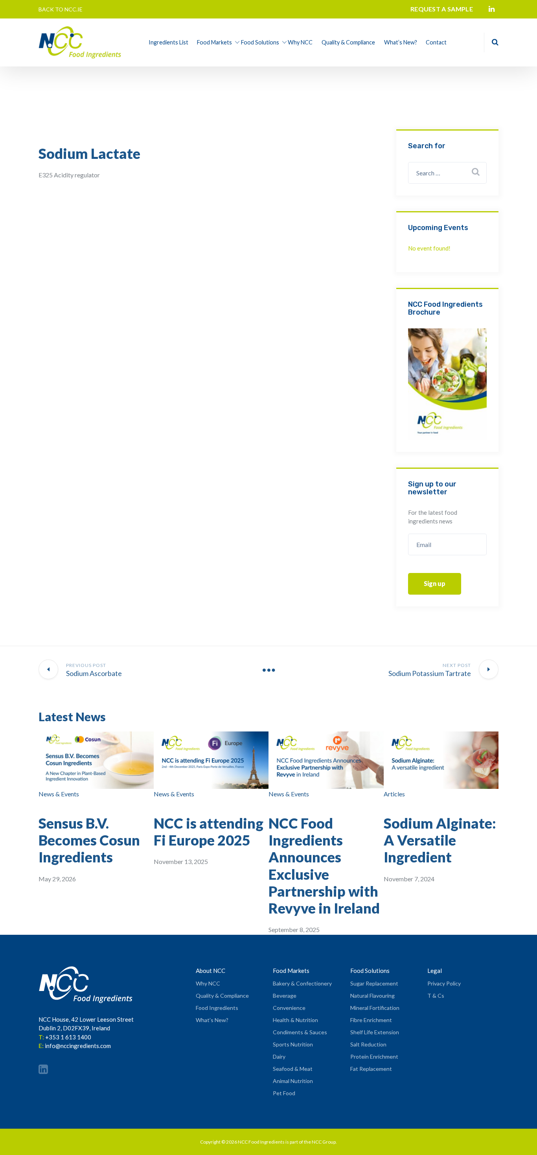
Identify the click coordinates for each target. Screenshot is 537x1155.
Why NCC (300, 42)
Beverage (284, 995)
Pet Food (284, 1093)
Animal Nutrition (293, 1081)
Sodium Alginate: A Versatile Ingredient (440, 840)
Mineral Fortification (374, 1007)
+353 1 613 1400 (68, 1037)
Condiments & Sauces (300, 1032)
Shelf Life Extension (374, 1032)
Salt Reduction (368, 1044)
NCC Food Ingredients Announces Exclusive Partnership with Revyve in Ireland (324, 865)
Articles (394, 794)
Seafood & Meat (293, 1068)
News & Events (59, 794)
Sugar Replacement (374, 983)
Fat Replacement (371, 1068)
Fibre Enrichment (371, 1020)
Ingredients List (168, 42)
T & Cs (435, 995)
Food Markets (214, 42)
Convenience (289, 1007)
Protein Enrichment (374, 1056)
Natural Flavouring (372, 995)
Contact (436, 42)
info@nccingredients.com (78, 1045)
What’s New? (400, 42)
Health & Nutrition (295, 1020)
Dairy (279, 1056)
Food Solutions (260, 42)
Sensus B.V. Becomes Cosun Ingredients (89, 840)
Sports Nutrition (293, 1044)
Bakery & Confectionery (302, 983)
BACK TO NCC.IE (61, 9)
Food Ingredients (217, 1007)
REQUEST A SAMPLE (441, 9)
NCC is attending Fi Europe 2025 (208, 831)
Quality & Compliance (348, 42)
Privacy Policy (444, 983)
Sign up (434, 583)
